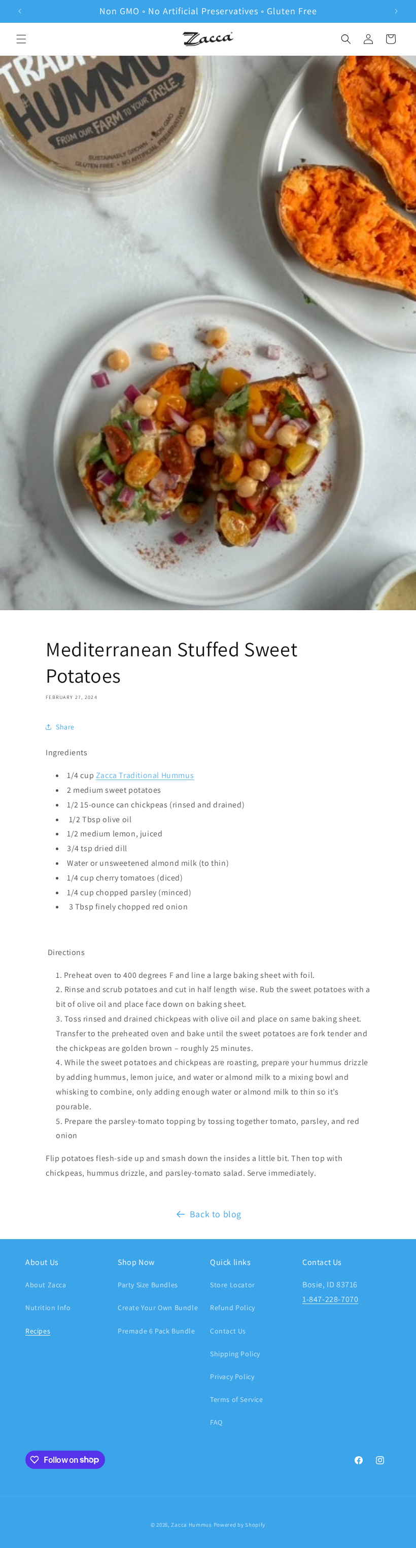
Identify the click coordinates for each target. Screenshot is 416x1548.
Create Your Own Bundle (158, 1307)
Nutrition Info (48, 1307)
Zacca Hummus (191, 1524)
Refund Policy (232, 1307)
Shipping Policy (235, 1353)
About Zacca (45, 1284)
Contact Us (228, 1330)
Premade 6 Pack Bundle (156, 1330)
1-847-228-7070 (330, 1299)
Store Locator (232, 1284)
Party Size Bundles (148, 1284)
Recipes (37, 1330)
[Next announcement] (396, 11)
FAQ (216, 1422)
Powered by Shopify (240, 1524)
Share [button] (65, 726)
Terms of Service (236, 1399)
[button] (21, 39)
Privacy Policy (232, 1376)
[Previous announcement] (20, 11)
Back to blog (215, 1214)
